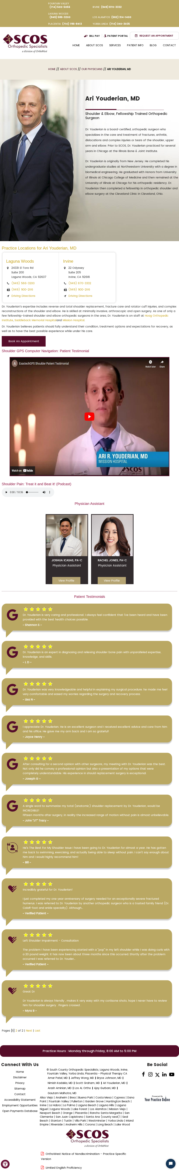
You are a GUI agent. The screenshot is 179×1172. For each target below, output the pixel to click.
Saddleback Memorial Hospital (35, 320)
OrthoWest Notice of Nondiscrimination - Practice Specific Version (83, 1156)
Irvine (68, 261)
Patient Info (135, 45)
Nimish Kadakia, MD (60, 1083)
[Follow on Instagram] (150, 1074)
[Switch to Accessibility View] (5, 1164)
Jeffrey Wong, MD (82, 1078)
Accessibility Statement (20, 1100)
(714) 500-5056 (60, 7)
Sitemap (20, 1088)
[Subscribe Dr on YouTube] (171, 1074)
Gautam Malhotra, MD (62, 1093)
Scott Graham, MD (88, 1083)
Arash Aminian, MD (59, 1088)
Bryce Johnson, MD (109, 1078)
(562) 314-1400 (121, 17)
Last (37, 1031)
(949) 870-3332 (111, 7)
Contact (169, 45)
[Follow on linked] (164, 1074)
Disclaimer (20, 1077)
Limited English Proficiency (64, 1168)
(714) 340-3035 (119, 24)
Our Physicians (91, 69)
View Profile (66, 581)
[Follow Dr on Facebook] (143, 1074)
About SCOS (94, 45)
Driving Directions (23, 296)
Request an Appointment (156, 35)
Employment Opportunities (20, 1105)
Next (29, 1031)
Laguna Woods (20, 261)
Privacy (19, 1083)
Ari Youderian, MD (114, 1083)
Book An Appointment (23, 341)
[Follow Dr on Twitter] (157, 1074)
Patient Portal (117, 36)
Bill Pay (94, 36)
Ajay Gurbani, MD (105, 1088)
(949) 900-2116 (22, 290)
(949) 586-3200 (60, 17)
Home (76, 45)
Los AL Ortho (83, 1088)
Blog (153, 45)
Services (115, 45)
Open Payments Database (20, 1111)
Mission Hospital (73, 320)
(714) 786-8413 (72, 24)
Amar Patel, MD (58, 1078)
